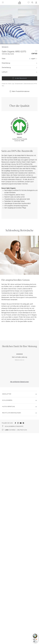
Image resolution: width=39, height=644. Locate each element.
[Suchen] (32, 2)
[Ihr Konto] (36, 2)
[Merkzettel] (29, 2)
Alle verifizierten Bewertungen (19, 382)
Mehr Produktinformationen (20, 91)
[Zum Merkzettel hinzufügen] (36, 51)
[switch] (35, 641)
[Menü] (3, 3)
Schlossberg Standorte (14, 426)
